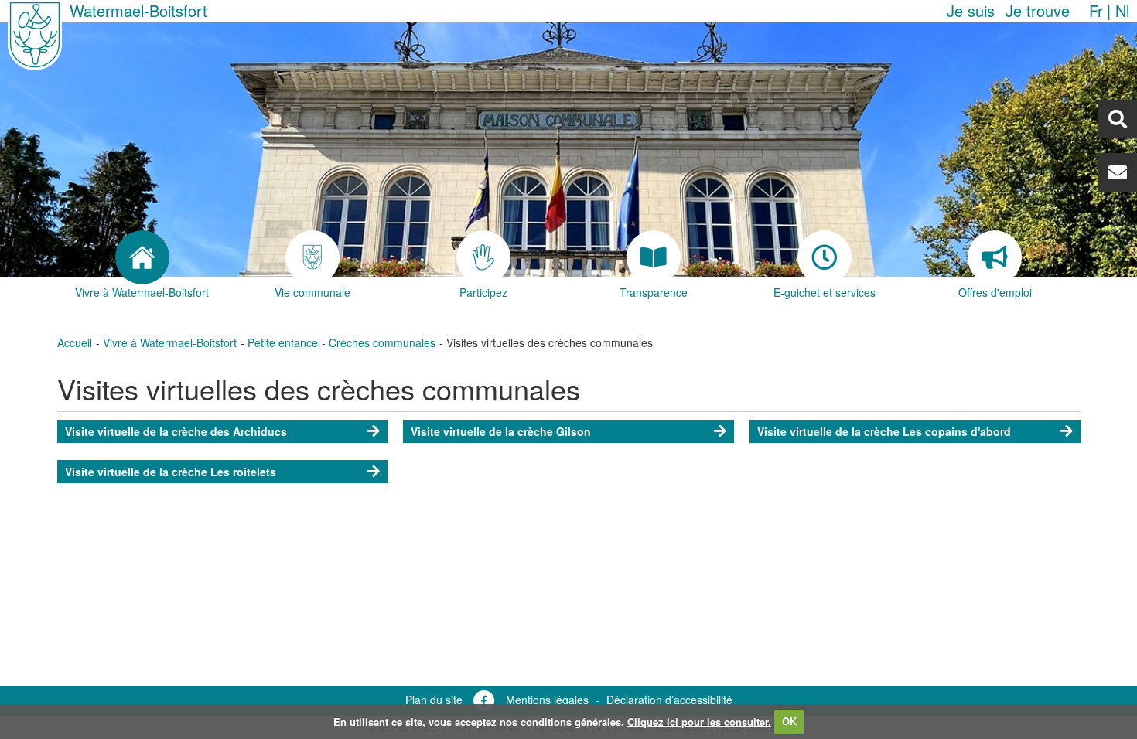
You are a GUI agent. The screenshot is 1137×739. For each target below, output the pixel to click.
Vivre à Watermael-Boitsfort (170, 342)
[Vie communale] (312, 257)
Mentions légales (547, 699)
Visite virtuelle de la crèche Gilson (501, 431)
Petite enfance (283, 342)
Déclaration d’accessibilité (669, 699)
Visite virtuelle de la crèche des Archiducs (176, 431)
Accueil (74, 342)
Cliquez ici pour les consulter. (699, 720)
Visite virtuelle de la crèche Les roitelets (170, 471)
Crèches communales (382, 342)
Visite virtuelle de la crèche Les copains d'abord (884, 431)
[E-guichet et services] (824, 257)
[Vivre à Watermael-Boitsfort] (142, 257)
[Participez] (483, 257)
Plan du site (434, 699)
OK (789, 720)
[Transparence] (653, 257)
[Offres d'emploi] (995, 257)
